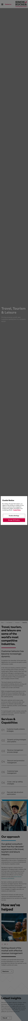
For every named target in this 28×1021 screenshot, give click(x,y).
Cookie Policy (17, 510)
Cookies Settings (14, 515)
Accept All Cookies (14, 520)
